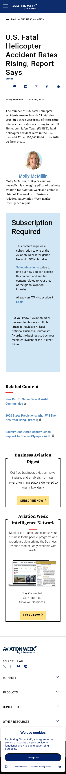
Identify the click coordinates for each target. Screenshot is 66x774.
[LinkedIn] (25, 666)
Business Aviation (32, 19)
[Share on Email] (15, 87)
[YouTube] (18, 666)
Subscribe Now (31, 500)
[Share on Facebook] (47, 87)
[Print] (58, 87)
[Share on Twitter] (36, 87)
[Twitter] (4, 666)
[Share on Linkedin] (25, 87)
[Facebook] (11, 666)
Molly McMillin (14, 99)
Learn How (31, 615)
